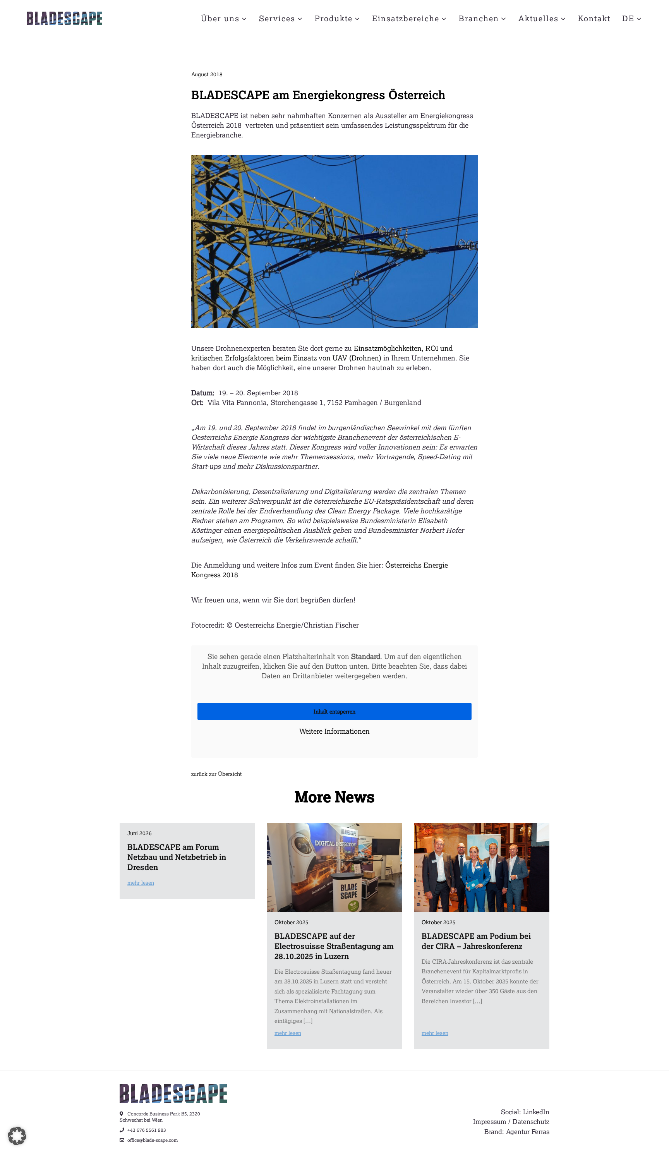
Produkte (334, 18)
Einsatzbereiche (405, 18)
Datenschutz (531, 1121)
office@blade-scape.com (152, 1140)
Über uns (220, 18)
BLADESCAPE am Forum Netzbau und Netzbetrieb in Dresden (176, 857)
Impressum (489, 1121)
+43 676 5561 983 (146, 1130)
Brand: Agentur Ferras (516, 1131)
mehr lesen (140, 882)
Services (277, 18)
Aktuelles (538, 18)
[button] (17, 1136)
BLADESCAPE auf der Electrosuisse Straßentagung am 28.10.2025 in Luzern (334, 946)
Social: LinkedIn (525, 1112)
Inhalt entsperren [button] (334, 711)
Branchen (479, 18)
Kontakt (594, 18)
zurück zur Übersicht (216, 773)
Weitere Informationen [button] (334, 731)
